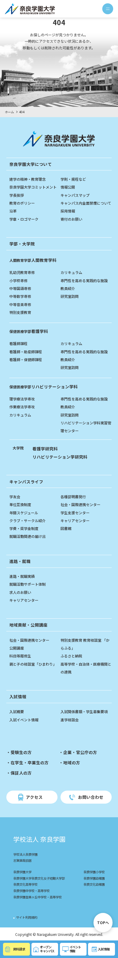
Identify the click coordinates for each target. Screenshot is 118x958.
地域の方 (71, 762)
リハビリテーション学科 (43, 387)
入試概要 (16, 711)
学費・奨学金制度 (23, 528)
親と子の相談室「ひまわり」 (33, 664)
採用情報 (68, 210)
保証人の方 (21, 773)
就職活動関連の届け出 (27, 536)
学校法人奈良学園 (25, 854)
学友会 (14, 496)
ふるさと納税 (71, 655)
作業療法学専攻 (22, 406)
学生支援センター (75, 512)
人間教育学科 (33, 260)
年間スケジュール (23, 512)
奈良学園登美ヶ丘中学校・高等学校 (37, 897)
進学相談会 (70, 719)
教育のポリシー (22, 203)
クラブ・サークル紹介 (27, 520)
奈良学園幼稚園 (94, 878)
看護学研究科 (45, 449)
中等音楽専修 (20, 304)
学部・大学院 (22, 244)
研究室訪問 (70, 296)
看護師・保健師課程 (25, 359)
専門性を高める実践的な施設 (84, 280)
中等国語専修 (20, 288)
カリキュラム (71, 272)
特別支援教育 (20, 312)
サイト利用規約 (26, 917)
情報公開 (68, 186)
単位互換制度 (20, 504)
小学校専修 (18, 280)
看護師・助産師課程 (25, 351)
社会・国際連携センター (80, 504)
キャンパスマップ (75, 195)
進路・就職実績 (22, 576)
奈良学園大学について (30, 164)
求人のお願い (20, 592)
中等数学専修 (20, 296)
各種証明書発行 (73, 496)
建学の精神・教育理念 (27, 179)
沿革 (13, 210)
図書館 (66, 528)
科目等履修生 (20, 655)
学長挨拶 (16, 195)
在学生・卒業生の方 (30, 762)
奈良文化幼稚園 (94, 884)
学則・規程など (73, 179)
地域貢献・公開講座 (28, 625)
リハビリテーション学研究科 (59, 457)
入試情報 (17, 696)
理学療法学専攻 (22, 398)
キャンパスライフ (26, 482)
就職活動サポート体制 (27, 584)
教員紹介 (68, 288)
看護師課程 (18, 343)
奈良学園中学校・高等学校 (31, 890)
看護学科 (28, 331)
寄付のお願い (71, 219)
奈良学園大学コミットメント (33, 186)
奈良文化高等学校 (25, 884)
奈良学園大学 (22, 872)
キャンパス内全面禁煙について (86, 203)
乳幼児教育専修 (22, 272)
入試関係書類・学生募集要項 (84, 711)
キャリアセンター (75, 520)
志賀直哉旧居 (22, 860)
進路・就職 (20, 561)
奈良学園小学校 (94, 872)
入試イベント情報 (23, 719)
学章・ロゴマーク (23, 219)
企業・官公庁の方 (80, 752)
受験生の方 (21, 752)
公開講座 (16, 647)
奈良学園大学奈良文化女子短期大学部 (39, 878)
